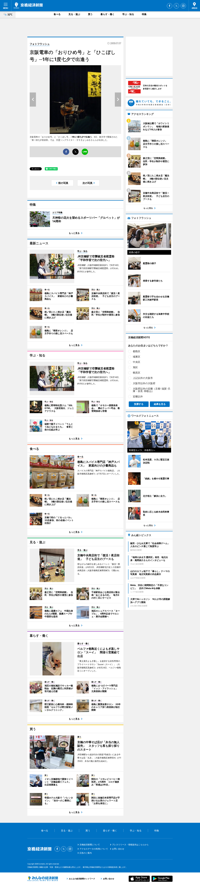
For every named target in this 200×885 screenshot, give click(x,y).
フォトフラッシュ (40, 43)
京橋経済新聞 (28, 5)
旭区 (135, 367)
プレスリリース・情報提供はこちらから (130, 844)
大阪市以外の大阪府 (144, 383)
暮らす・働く (107, 14)
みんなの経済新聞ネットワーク (42, 878)
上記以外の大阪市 (143, 378)
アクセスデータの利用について (94, 849)
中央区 (136, 362)
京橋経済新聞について (90, 844)
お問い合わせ (118, 849)
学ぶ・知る (128, 14)
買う (90, 14)
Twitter (176, 5)
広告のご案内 (86, 853)
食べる (57, 14)
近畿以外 (138, 396)
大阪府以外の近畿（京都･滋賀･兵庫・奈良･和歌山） (151, 389)
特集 (144, 14)
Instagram (183, 5)
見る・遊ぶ (74, 14)
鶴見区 (136, 372)
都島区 (136, 351)
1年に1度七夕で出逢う (82, 137)
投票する (138, 404)
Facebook (169, 5)
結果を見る (160, 404)
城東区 (136, 356)
